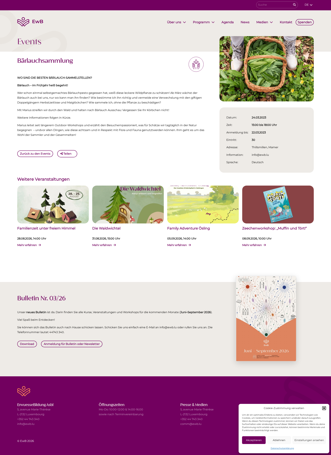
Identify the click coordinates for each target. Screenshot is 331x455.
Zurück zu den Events (35, 153)
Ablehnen (279, 440)
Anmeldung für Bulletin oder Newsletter (72, 344)
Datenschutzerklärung (282, 448)
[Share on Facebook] (75, 153)
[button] (324, 408)
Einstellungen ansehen (309, 440)
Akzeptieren (254, 440)
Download (27, 344)
